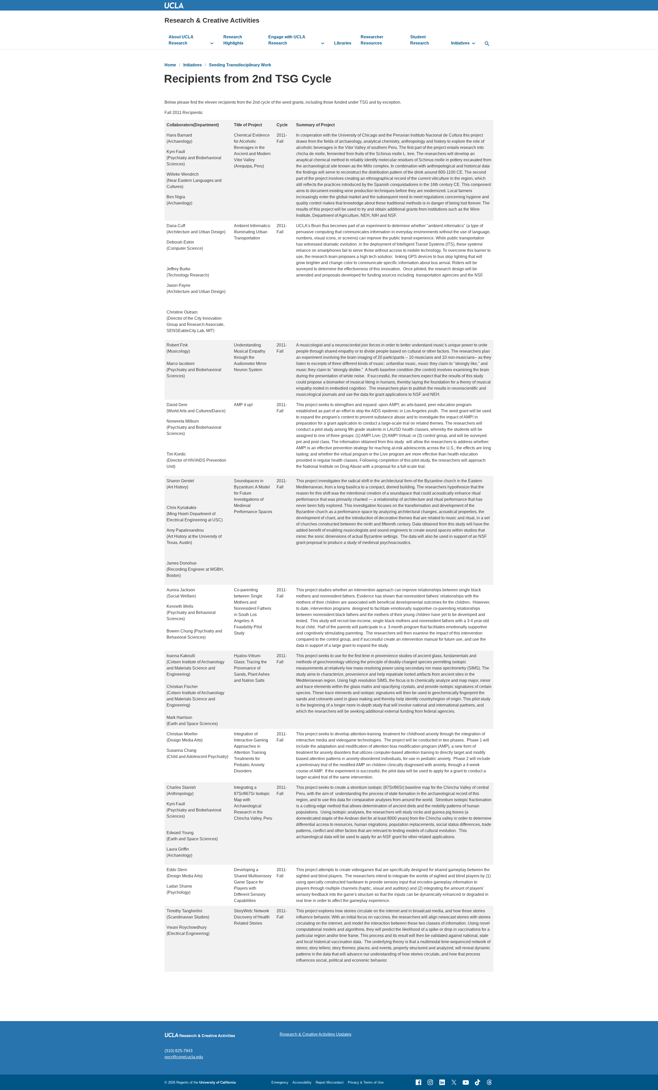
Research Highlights (233, 40)
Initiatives (460, 43)
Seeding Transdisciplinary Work (240, 65)
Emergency (279, 1082)
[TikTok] (477, 1082)
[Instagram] (430, 1082)
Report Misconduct (330, 1082)
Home (170, 65)
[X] (454, 1082)
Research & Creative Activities (211, 20)
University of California (217, 1082)
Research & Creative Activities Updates (315, 1034)
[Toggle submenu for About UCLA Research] (212, 43)
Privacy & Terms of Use (365, 1082)
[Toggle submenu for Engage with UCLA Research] (322, 43)
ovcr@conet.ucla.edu (183, 1057)
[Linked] (442, 1082)
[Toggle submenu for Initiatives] (473, 43)
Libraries (342, 43)
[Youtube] (466, 1082)
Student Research (419, 40)
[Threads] (489, 1082)
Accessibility (302, 1082)
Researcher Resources (372, 40)
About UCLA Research (181, 40)
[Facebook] (418, 1082)
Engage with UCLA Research (286, 40)
